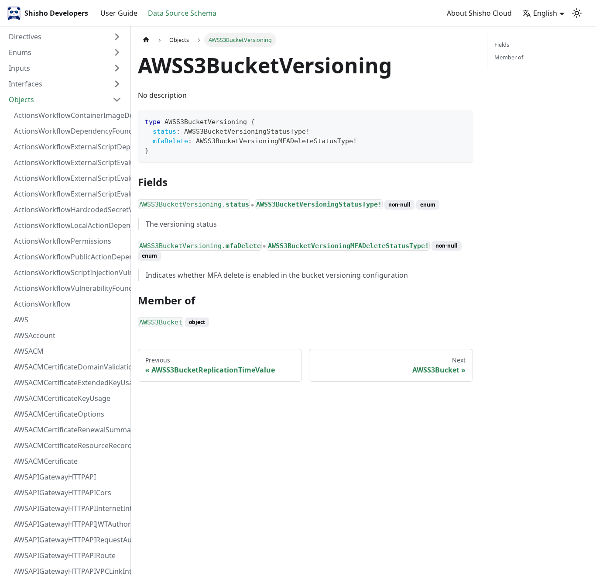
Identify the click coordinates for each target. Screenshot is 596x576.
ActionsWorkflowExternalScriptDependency (70, 147)
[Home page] (146, 40)
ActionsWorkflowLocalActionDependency (70, 225)
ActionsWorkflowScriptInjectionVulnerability (70, 272)
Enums (20, 52)
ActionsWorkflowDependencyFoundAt (70, 131)
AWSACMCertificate (46, 461)
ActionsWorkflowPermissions (62, 241)
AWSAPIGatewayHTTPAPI (55, 477)
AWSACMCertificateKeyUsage (62, 398)
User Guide (118, 13)
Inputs (19, 68)
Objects (21, 99)
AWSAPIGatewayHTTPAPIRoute (65, 555)
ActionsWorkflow (42, 304)
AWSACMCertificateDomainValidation (70, 367)
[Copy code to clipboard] (462, 121)
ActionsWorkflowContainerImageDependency (70, 115)
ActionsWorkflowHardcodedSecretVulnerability (70, 209)
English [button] (545, 13)
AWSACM (29, 351)
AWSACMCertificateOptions (59, 414)
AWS (21, 319)
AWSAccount (34, 335)
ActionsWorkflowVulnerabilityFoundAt (70, 288)
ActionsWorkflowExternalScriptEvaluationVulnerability (70, 194)
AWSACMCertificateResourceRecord (70, 445)
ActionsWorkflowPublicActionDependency (70, 257)
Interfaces (25, 84)
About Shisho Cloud (479, 13)
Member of (508, 57)
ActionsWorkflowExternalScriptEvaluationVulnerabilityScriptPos (70, 178)
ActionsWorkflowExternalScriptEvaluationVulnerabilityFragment (70, 162)
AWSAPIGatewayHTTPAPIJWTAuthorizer (70, 524)
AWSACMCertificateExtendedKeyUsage (70, 382)
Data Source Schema (182, 13)
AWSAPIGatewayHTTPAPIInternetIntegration (70, 508)
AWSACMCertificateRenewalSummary (70, 430)
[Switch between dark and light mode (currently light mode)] (577, 13)
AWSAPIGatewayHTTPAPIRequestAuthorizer (70, 540)
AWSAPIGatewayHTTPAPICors (62, 492)
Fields (501, 44)
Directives (25, 36)
